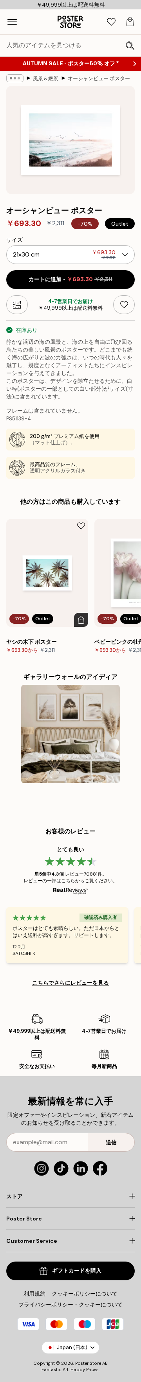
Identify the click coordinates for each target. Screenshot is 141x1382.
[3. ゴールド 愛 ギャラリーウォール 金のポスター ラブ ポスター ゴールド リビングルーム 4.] (70, 734)
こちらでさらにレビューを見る (70, 982)
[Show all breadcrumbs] (15, 78)
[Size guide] (17, 304)
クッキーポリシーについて (85, 1293)
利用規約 (34, 1293)
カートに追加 (70, 279)
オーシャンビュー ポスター (99, 78)
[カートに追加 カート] (81, 620)
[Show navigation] (12, 22)
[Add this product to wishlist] (124, 304)
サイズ (14, 239)
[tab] (111, 22)
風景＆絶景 (45, 78)
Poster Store (88, 1363)
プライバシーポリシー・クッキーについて (70, 1304)
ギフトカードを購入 (76, 1270)
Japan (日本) (72, 1347)
